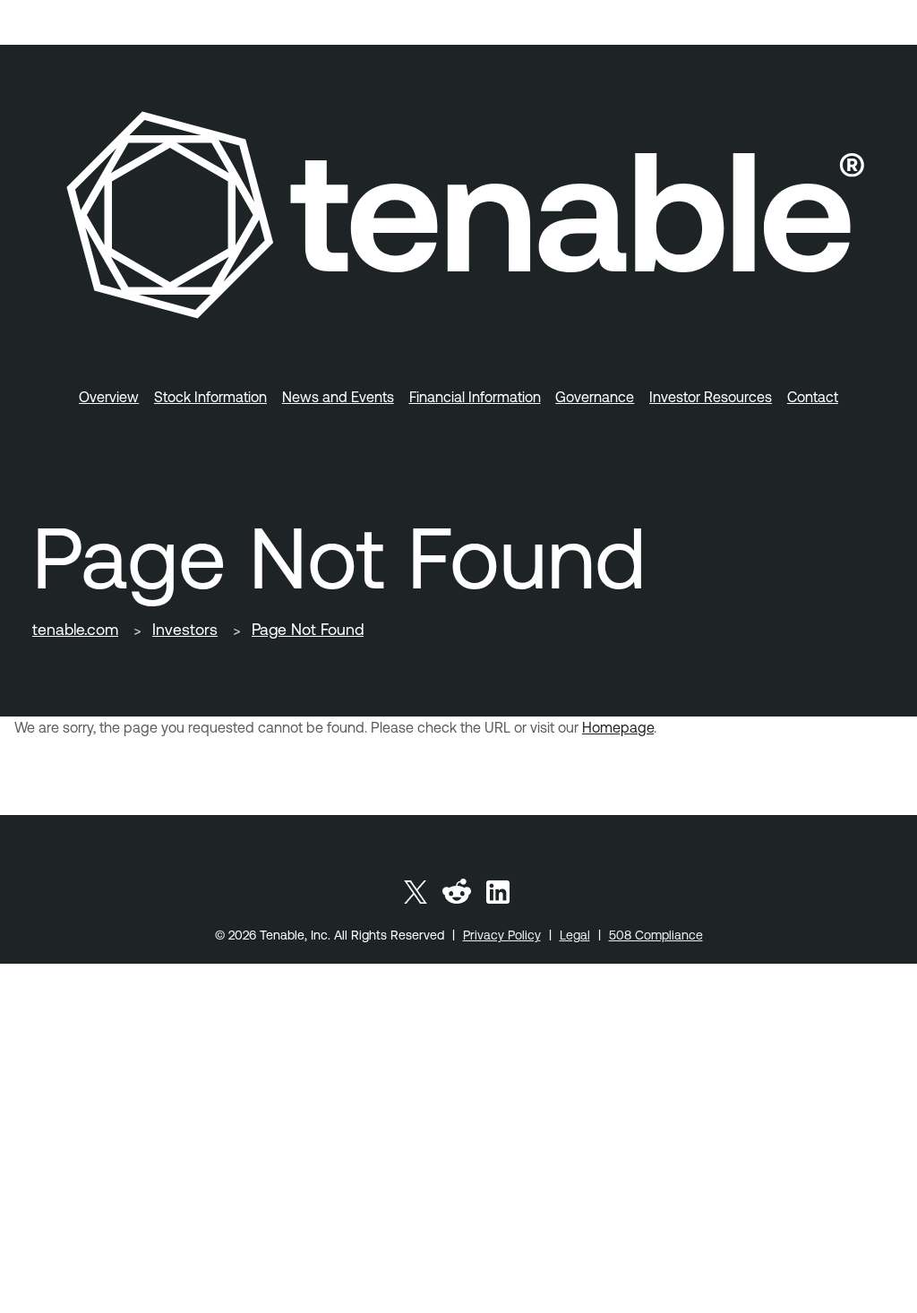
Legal (575, 935)
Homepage (618, 727)
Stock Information (210, 397)
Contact (812, 397)
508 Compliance (656, 935)
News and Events (338, 397)
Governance (594, 397)
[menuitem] (109, 393)
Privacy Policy (502, 935)
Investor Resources (710, 397)
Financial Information (475, 397)
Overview (109, 397)
